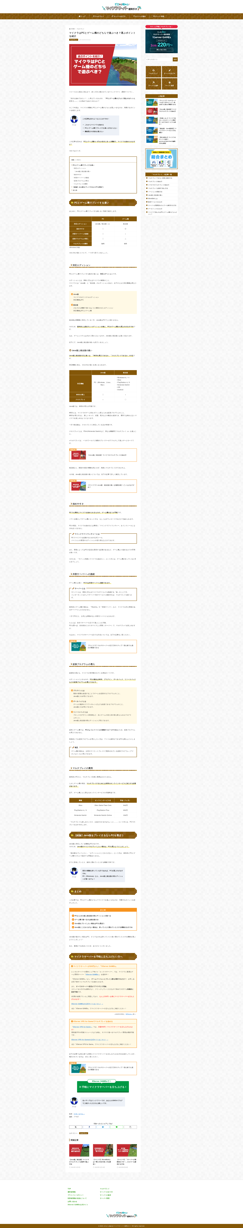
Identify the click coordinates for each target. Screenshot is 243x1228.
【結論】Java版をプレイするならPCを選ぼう (88, 187)
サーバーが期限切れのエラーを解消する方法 (162, 205)
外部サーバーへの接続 (81, 178)
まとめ (75, 190)
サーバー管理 (169, 85)
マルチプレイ (80, 29)
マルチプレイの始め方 (155, 181)
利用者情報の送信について (77, 1198)
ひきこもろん (79, 1114)
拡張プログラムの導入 (81, 181)
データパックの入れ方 (155, 209)
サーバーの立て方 (169, 73)
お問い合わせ (72, 1201)
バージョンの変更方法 (155, 192)
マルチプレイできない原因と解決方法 (160, 178)
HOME (73, 29)
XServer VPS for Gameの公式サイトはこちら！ (89, 1039)
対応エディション (80, 168)
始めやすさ (78, 174)
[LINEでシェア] (116, 1127)
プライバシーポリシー (76, 1195)
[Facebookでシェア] (89, 1127)
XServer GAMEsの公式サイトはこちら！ (86, 1004)
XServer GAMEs (92, 974)
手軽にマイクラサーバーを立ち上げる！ (104, 1085)
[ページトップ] (238, 1223)
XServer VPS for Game (82, 1027)
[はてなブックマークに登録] (103, 1127)
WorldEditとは (153, 198)
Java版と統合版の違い (83, 171)
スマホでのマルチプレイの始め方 (158, 185)
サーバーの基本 (153, 85)
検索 (175, 59)
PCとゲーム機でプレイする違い (83, 165)
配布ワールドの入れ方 (155, 202)
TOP (69, 1189)
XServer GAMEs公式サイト (78, 1204)
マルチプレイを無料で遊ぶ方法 (158, 188)
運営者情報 (72, 1192)
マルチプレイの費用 (81, 184)
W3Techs (128, 1014)
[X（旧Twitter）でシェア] (75, 1127)
